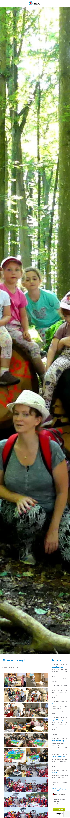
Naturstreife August (59, 704)
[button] (3, 3)
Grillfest (54, 773)
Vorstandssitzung (58, 741)
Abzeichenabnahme (59, 688)
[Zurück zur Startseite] (35, 3)
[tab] (28, 652)
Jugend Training (57, 667)
